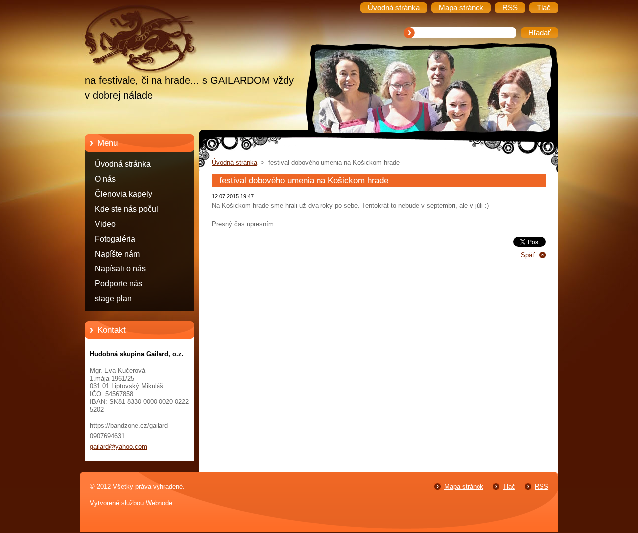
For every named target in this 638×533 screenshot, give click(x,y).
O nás (105, 179)
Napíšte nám (117, 254)
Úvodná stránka (123, 164)
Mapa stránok (463, 486)
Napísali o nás (120, 269)
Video (105, 224)
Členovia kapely (123, 194)
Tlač (509, 486)
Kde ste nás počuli (127, 209)
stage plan (113, 298)
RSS (541, 486)
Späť (528, 255)
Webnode (159, 503)
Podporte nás (118, 283)
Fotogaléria (115, 239)
